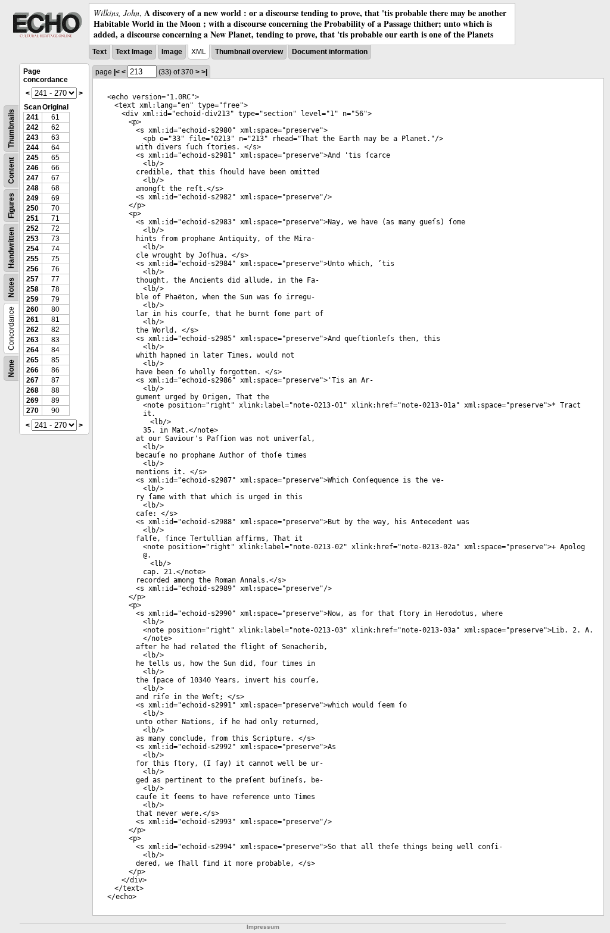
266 (32, 370)
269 (32, 400)
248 (32, 188)
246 (32, 168)
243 (32, 137)
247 (32, 178)
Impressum (263, 926)
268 (32, 390)
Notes (11, 287)
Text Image (134, 52)
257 (32, 279)
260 (32, 309)
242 (32, 127)
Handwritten (11, 247)
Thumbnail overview (249, 52)
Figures (11, 205)
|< (117, 72)
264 (32, 350)
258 (32, 289)
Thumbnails (11, 128)
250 (32, 208)
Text (99, 52)
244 (32, 147)
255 (32, 259)
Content (11, 170)
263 (32, 340)
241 (32, 117)
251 (32, 218)
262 (32, 329)
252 (32, 228)
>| (204, 72)
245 (32, 158)
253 (32, 238)
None (11, 368)
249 (32, 198)
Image (171, 52)
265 (32, 360)
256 (32, 269)
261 (32, 319)
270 (32, 410)
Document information (330, 52)
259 (32, 299)
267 (32, 380)
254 (32, 249)
